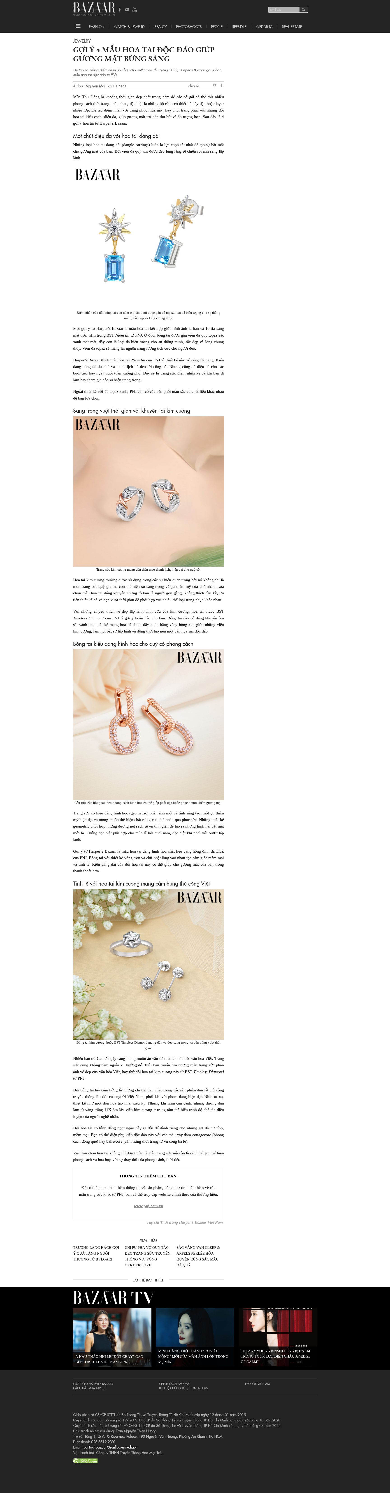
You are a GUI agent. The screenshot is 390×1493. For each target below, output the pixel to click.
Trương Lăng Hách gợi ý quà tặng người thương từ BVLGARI (96, 1253)
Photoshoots (189, 26)
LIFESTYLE (239, 26)
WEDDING (264, 26)
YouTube (134, 10)
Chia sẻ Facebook (221, 86)
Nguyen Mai (95, 85)
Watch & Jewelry (129, 26)
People (217, 26)
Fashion (96, 26)
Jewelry (82, 40)
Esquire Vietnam (257, 1383)
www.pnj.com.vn (148, 1206)
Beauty (160, 26)
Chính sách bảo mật (174, 1383)
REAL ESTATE (292, 26)
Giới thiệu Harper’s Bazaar (93, 1383)
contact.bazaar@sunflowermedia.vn (111, 1446)
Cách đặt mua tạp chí (89, 1388)
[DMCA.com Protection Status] (85, 1460)
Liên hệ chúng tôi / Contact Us (183, 1388)
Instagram (127, 10)
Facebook (120, 10)
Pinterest (215, 86)
